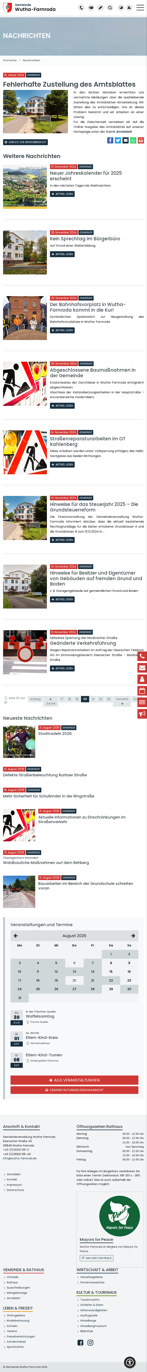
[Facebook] (80, 1342)
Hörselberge (88, 1321)
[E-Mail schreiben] (91, 7)
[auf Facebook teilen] (110, 140)
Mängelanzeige (17, 1293)
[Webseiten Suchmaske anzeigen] (110, 7)
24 (20, 989)
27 (74, 989)
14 (92, 971)
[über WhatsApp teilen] (133, 140)
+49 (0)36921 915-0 (16, 1150)
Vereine (12, 1331)
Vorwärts (122, 699)
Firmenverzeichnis (92, 1282)
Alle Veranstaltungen (76, 1080)
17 (62, 699)
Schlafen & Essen (91, 1305)
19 (77, 699)
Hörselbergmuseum (93, 1326)
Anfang (35, 699)
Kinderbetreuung (18, 1321)
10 (19, 971)
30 (129, 989)
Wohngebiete (16, 1315)
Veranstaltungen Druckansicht (76, 1090)
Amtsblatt (124, 131)
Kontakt (12, 1179)
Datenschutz (15, 1190)
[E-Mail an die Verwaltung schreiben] (91, 7)
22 (100, 699)
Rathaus (12, 1282)
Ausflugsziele (89, 1315)
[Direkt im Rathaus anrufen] (81, 7)
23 (108, 699)
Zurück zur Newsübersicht (27, 142)
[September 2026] (133, 935)
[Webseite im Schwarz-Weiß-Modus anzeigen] (121, 7)
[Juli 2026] (15, 935)
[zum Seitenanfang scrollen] (142, 1363)
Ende (137, 699)
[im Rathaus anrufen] (81, 7)
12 (56, 971)
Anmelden (14, 1174)
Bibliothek (86, 1331)
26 (56, 989)
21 (93, 699)
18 (69, 699)
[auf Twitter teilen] (118, 140)
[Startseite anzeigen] (7, 7)
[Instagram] (90, 1342)
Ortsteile (12, 1277)
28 (93, 989)
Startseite (10, 60)
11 (38, 971)
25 (38, 989)
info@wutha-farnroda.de (20, 1158)
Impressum (14, 1185)
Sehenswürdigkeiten (93, 1310)
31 (19, 998)
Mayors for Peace (99, 1258)
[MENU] (140, 10)
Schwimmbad (16, 1342)
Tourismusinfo (90, 1300)
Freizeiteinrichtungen (21, 1336)
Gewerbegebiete (91, 1277)
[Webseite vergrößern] (129, 7)
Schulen (12, 1326)
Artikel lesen (64, 194)
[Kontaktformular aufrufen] (100, 7)
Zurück (50, 703)
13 (74, 971)
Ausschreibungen (18, 1288)
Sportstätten (15, 1347)
